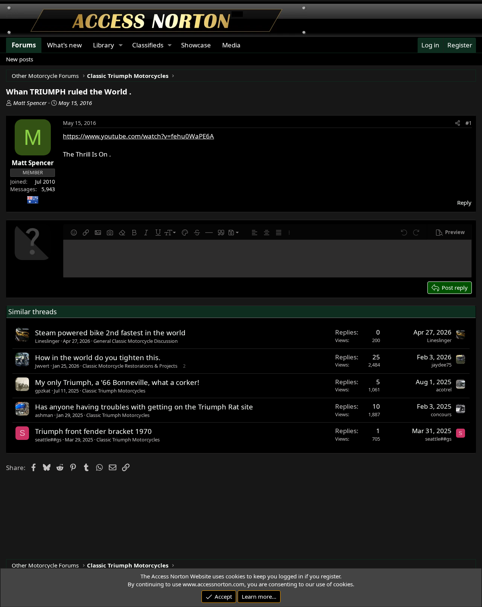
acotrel (443, 389)
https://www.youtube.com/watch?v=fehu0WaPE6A (138, 136)
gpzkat (42, 390)
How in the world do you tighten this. (97, 357)
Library (103, 45)
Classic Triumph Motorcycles (113, 390)
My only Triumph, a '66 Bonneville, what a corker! (117, 382)
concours (441, 414)
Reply (464, 202)
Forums (24, 45)
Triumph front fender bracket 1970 (93, 431)
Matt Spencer (30, 102)
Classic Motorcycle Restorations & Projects (129, 365)
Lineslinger (47, 341)
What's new (64, 45)
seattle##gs (48, 439)
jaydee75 (441, 364)
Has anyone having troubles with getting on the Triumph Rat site (144, 406)
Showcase (196, 45)
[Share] (457, 123)
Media (231, 45)
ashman (44, 415)
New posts (19, 59)
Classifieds (147, 45)
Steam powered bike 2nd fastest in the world (110, 332)
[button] (73, 233)
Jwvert (42, 365)
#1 (468, 122)
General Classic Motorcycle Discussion (135, 341)
